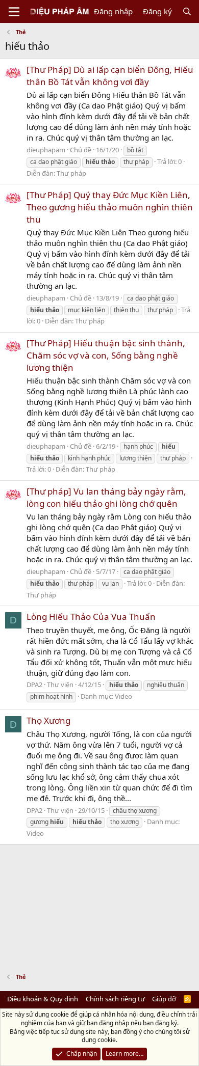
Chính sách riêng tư (115, 998)
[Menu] (14, 12)
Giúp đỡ (164, 998)
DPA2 (34, 684)
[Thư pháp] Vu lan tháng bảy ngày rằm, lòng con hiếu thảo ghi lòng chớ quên (106, 497)
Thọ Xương (48, 720)
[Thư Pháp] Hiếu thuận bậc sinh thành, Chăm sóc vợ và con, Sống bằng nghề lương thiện (106, 355)
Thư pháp (71, 173)
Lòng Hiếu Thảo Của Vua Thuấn (91, 616)
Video (123, 696)
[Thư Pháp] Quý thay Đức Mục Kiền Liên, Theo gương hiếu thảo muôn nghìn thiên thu (110, 207)
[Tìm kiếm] (187, 11)
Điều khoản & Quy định (42, 998)
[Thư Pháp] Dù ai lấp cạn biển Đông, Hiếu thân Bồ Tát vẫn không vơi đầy (110, 76)
